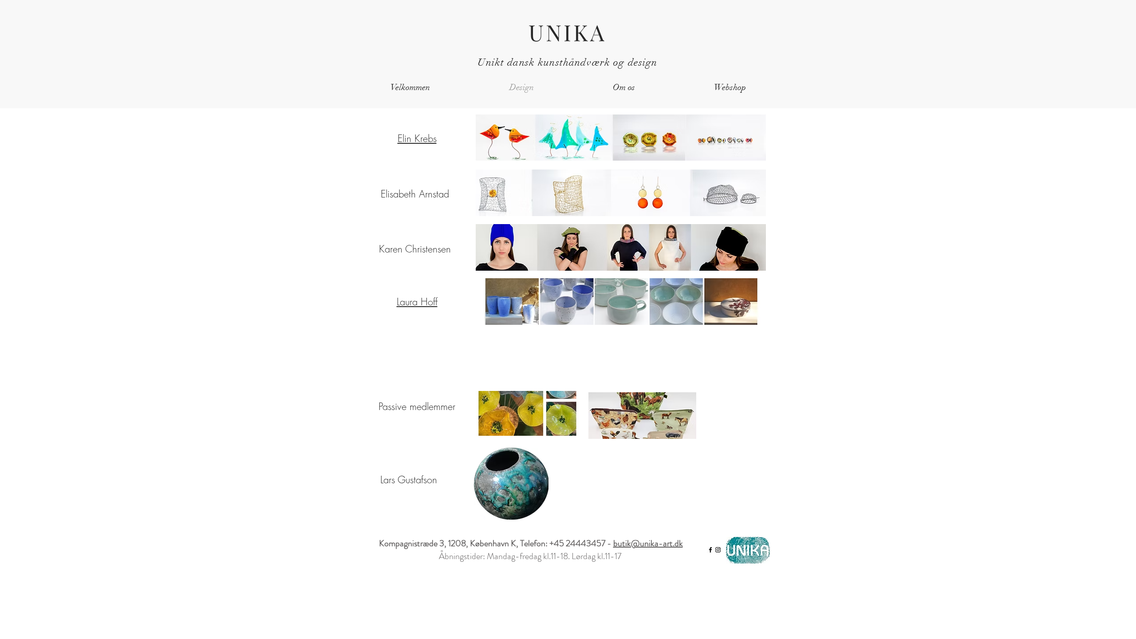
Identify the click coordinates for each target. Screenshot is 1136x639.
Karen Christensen (415, 249)
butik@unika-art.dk (648, 543)
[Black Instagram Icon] (718, 549)
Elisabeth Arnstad (415, 194)
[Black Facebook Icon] (710, 549)
